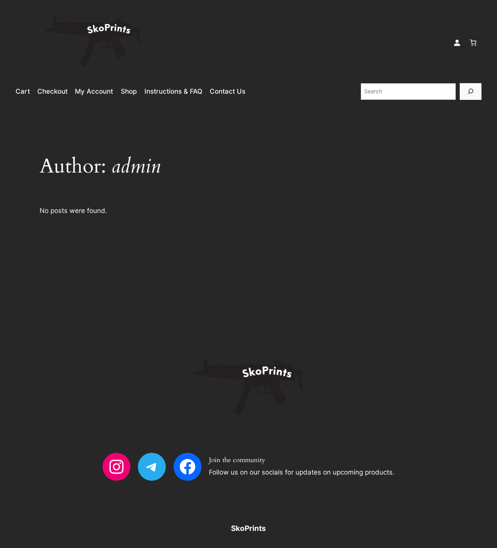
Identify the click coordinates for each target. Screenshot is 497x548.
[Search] (470, 91)
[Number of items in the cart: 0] (473, 42)
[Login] (457, 42)
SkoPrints (248, 528)
